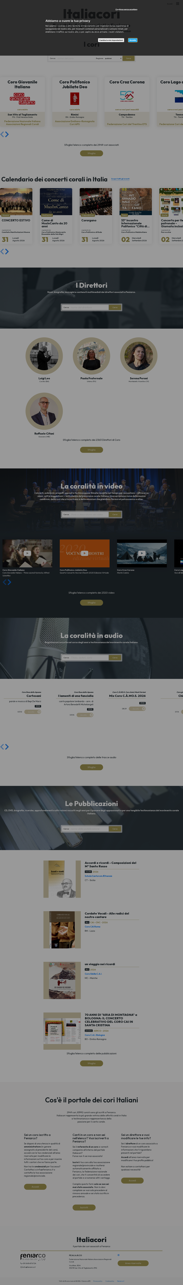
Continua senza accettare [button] (126, 9)
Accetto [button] (132, 40)
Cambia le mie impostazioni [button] (111, 40)
